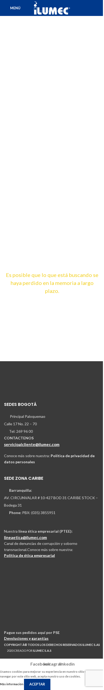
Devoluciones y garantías (26, 638)
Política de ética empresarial (29, 555)
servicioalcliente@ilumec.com (31, 444)
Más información (12, 684)
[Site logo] (52, 7)
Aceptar (37, 684)
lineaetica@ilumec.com (25, 537)
